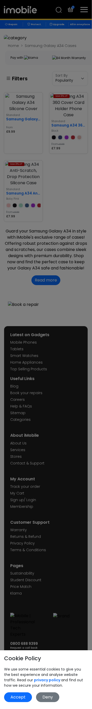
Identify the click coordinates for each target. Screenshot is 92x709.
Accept (18, 697)
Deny (47, 697)
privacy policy (47, 680)
